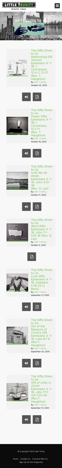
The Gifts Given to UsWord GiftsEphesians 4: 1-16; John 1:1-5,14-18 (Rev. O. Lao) (41, 229)
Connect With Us (40, 459)
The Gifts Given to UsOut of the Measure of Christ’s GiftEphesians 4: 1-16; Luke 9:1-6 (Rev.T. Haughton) (41, 332)
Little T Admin (40, 82)
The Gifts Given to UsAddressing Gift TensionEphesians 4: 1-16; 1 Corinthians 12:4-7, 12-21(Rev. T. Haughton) (41, 65)
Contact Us (25, 459)
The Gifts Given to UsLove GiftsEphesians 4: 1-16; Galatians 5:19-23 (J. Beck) (41, 279)
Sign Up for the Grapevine (31, 462)
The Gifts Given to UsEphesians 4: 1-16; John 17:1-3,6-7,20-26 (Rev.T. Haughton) (41, 389)
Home (15, 459)
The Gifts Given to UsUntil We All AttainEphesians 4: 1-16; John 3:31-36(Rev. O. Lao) (41, 177)
